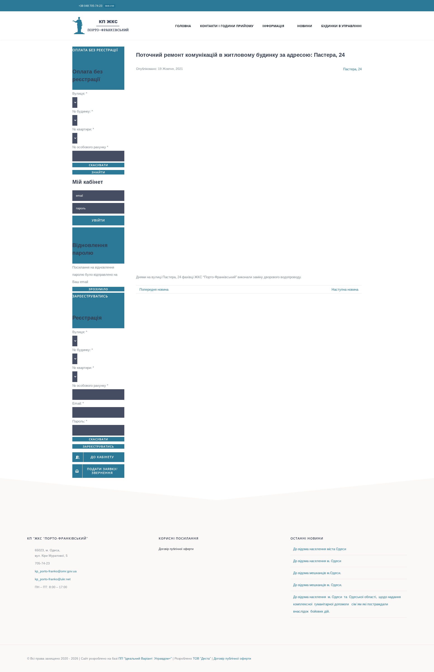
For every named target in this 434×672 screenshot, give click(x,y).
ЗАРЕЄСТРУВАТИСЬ (98, 446)
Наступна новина (345, 289)
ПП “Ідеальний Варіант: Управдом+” (145, 658)
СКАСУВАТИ (98, 165)
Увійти (98, 220)
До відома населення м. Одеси (317, 561)
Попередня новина (153, 289)
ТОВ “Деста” (202, 658)
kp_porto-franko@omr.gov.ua (56, 571)
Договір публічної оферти (232, 658)
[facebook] (360, 5)
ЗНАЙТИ (98, 172)
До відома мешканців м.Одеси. (317, 573)
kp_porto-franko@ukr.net (53, 579)
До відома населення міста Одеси (319, 549)
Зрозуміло (98, 289)
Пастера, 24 (352, 69)
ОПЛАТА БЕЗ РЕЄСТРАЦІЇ (95, 50)
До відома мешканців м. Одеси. (317, 585)
